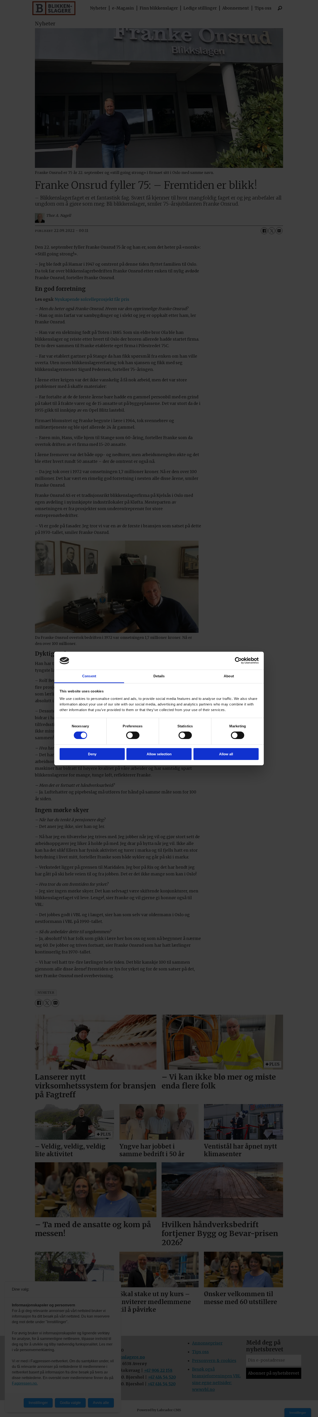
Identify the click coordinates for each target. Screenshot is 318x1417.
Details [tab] (159, 676)
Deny (92, 754)
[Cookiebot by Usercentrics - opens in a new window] (238, 660)
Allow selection (159, 754)
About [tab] (229, 676)
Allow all (226, 754)
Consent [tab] (89, 676)
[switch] (132, 735)
